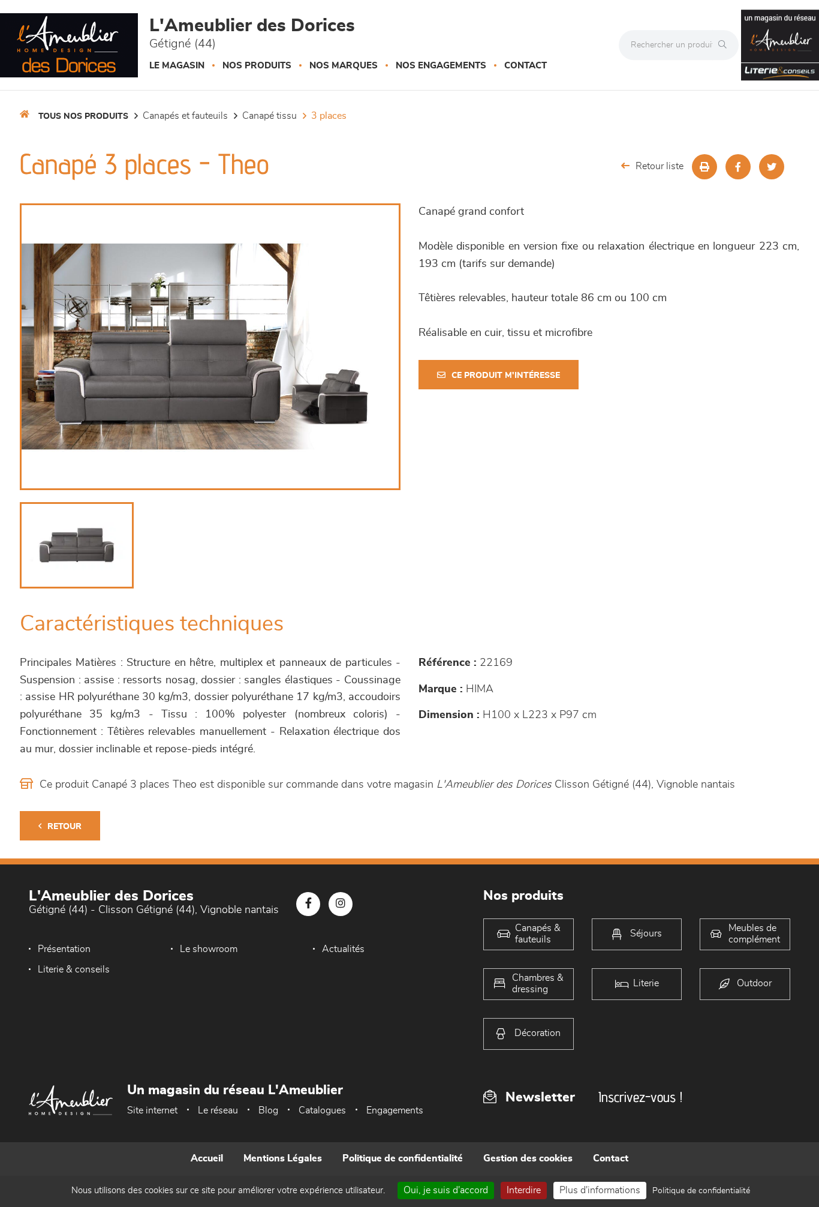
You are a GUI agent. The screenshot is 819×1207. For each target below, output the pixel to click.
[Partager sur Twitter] (771, 166)
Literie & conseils (74, 969)
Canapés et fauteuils (185, 116)
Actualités (343, 949)
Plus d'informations (599, 1190)
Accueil (207, 1158)
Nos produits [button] (256, 65)
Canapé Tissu (269, 116)
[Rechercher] (725, 45)
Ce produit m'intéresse (505, 375)
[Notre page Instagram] (341, 904)
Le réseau (218, 1110)
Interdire (524, 1190)
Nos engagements (441, 65)
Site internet (152, 1110)
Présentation (64, 949)
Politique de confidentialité (402, 1158)
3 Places (329, 116)
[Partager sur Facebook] (738, 166)
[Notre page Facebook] (308, 904)
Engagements (394, 1110)
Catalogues (322, 1110)
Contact (525, 65)
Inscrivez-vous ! (640, 1097)
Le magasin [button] (176, 65)
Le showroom (208, 949)
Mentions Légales (282, 1158)
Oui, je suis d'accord (446, 1190)
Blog (268, 1110)
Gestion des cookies (528, 1158)
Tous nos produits (83, 116)
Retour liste (659, 166)
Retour (64, 826)
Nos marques (343, 65)
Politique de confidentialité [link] (701, 1191)
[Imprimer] (704, 166)
